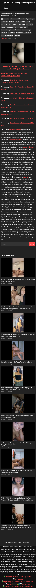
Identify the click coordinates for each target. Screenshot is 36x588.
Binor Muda (22, 24)
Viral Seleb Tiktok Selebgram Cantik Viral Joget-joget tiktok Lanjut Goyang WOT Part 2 (18, 335)
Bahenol (23, 21)
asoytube (26, 177)
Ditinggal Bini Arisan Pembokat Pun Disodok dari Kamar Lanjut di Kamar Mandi (16, 471)
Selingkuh (17, 35)
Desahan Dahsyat (6, 30)
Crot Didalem (23, 27)
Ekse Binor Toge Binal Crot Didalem (21, 118)
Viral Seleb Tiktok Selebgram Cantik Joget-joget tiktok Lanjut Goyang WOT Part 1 (16, 389)
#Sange (32, 19)
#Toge (17, 21)
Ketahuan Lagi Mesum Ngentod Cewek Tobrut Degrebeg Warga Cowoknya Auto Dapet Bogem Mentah (16, 527)
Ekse (24, 30)
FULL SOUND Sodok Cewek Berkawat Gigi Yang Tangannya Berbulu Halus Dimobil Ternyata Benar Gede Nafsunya (16, 500)
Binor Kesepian (13, 24)
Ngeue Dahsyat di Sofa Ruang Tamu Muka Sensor (17, 362)
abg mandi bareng (15, 130)
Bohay (3, 27)
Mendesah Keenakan (7, 35)
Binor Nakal (29, 24)
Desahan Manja (17, 30)
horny (28, 30)
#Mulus (19, 19)
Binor (28, 21)
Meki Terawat (19, 32)
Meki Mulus (11, 32)
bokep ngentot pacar (15, 140)
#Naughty (25, 19)
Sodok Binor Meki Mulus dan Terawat (22, 94)
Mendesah (28, 32)
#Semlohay (4, 21)
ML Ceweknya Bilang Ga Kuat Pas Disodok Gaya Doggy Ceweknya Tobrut (16, 444)
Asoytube (6, 19)
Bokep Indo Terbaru (7, 73)
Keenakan (4, 32)
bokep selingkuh (28, 147)
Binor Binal (4, 24)
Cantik (16, 27)
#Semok (11, 21)
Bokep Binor (10, 27)
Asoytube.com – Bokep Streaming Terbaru (15, 5)
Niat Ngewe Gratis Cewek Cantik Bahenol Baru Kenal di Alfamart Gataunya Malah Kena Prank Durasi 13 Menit (17, 309)
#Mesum (13, 19)
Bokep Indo (4, 38)
